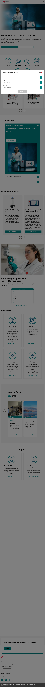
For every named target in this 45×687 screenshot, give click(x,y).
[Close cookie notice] (43, 685)
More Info (39, 684)
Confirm (22, 91)
